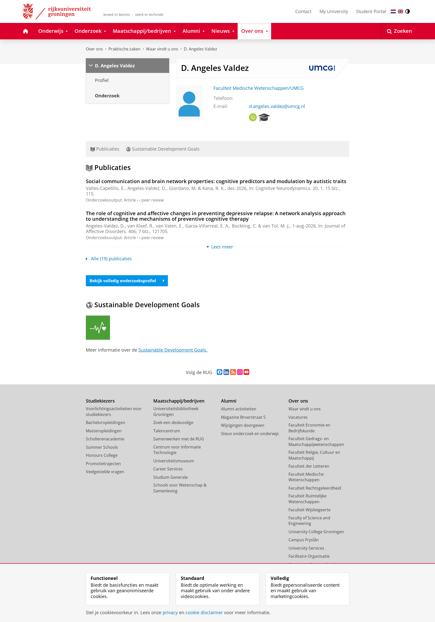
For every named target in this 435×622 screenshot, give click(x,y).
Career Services (168, 469)
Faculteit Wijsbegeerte (309, 510)
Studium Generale (170, 477)
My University (333, 11)
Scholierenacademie (105, 439)
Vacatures (298, 417)
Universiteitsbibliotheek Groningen (175, 411)
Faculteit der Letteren (308, 466)
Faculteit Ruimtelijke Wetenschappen (307, 498)
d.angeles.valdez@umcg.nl (277, 106)
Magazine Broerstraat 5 (243, 417)
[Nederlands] (393, 11)
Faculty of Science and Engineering (309, 520)
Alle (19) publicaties (111, 259)
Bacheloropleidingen (105, 422)
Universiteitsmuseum (173, 461)
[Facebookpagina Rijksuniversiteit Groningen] (219, 372)
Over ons (94, 49)
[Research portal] (264, 118)
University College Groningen (316, 531)
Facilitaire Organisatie (309, 556)
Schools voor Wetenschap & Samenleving (180, 488)
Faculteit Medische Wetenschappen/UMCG (258, 88)
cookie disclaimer (204, 612)
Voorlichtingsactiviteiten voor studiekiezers (114, 411)
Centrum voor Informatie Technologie (177, 450)
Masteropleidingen (104, 431)
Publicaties (107, 149)
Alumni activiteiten (238, 409)
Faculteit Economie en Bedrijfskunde (309, 428)
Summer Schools (102, 447)
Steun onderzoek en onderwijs (250, 433)
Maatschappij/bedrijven (178, 401)
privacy (170, 612)
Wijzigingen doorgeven (242, 425)
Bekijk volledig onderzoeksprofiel (123, 281)
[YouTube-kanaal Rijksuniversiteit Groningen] (246, 372)
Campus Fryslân (303, 540)
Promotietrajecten (103, 463)
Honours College (102, 455)
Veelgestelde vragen (105, 471)
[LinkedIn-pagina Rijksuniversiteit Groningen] (226, 372)
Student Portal (371, 11)
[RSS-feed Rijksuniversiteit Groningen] (233, 372)
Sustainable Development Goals (165, 149)
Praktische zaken (124, 49)
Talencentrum (166, 431)
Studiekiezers (100, 401)
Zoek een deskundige (173, 422)
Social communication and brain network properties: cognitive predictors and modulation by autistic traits (216, 181)
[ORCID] (253, 118)
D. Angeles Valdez (200, 49)
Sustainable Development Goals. (172, 350)
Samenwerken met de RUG (178, 439)
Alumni (228, 401)
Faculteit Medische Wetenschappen (306, 477)
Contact (303, 11)
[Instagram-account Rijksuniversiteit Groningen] (240, 372)
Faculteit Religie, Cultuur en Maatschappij (314, 455)
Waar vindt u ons (162, 49)
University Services (306, 548)
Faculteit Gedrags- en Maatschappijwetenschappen (316, 441)
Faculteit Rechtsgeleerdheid (314, 488)
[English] (400, 11)
